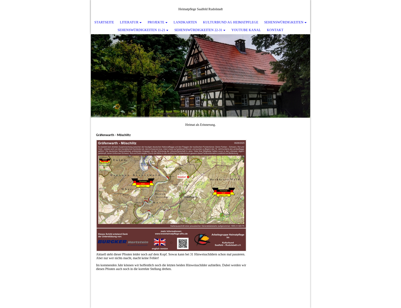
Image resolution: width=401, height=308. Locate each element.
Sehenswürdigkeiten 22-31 (198, 30)
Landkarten (185, 22)
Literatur (129, 22)
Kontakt (275, 30)
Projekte (156, 22)
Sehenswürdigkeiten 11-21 (141, 30)
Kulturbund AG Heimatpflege (230, 22)
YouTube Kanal (246, 30)
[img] (200, 76)
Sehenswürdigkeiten (283, 22)
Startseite (104, 22)
